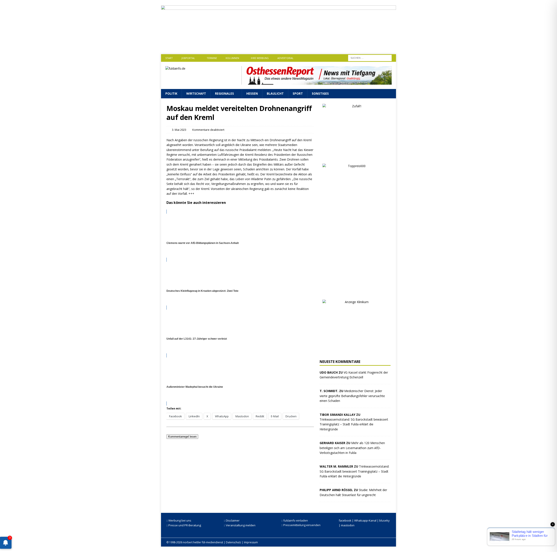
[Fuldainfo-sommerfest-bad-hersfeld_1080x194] (278, 45)
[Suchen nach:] (370, 57)
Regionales (224, 93)
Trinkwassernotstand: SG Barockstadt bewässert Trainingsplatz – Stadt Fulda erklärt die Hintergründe (354, 424)
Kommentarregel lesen (182, 436)
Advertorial (285, 58)
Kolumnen (232, 58)
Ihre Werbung (260, 58)
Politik (171, 93)
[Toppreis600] (355, 291)
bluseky (384, 520)
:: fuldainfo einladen (294, 520)
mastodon (347, 525)
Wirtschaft (196, 93)
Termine (212, 58)
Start (169, 58)
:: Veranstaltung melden (239, 525)
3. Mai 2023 (179, 130)
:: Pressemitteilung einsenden (300, 525)
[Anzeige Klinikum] (355, 351)
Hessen (252, 93)
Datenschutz (233, 542)
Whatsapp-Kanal (365, 520)
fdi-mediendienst (212, 542)
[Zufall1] (355, 155)
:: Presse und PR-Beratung (183, 525)
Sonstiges (320, 93)
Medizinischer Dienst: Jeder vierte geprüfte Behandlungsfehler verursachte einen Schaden (352, 396)
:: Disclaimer (232, 520)
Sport (298, 93)
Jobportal (188, 58)
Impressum (251, 542)
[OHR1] (316, 82)
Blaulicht (275, 93)
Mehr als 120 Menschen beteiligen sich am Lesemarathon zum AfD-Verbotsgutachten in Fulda (352, 448)
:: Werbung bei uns (178, 520)
